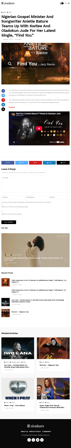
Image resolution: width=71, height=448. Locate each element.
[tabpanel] (35, 250)
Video (10, 12)
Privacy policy (35, 431)
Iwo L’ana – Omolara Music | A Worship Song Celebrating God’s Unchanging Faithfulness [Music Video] (38, 301)
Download (12, 107)
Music (4, 12)
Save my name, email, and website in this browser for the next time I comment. (27, 202)
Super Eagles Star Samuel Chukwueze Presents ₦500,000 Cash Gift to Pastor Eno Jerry (52, 406)
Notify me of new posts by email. (11, 214)
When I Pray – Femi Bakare (14, 405)
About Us (24, 431)
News (42, 402)
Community (46, 431)
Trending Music (16, 362)
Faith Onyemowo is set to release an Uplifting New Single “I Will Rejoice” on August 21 (39, 291)
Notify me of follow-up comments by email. (14, 207)
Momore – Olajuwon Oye (20, 312)
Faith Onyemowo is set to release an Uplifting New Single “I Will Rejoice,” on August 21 (39, 281)
